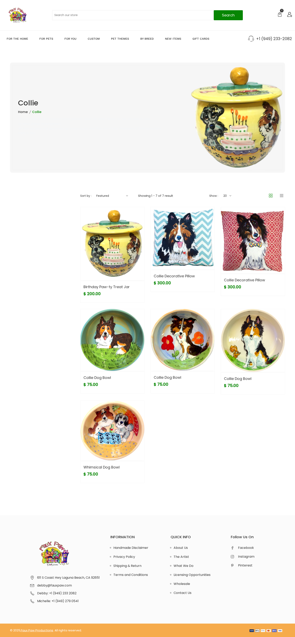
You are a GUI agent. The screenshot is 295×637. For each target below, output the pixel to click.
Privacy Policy (124, 556)
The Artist (181, 556)
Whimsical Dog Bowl (101, 467)
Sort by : (86, 196)
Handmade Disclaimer (130, 547)
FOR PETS (46, 38)
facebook (246, 547)
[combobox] (147, 15)
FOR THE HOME (17, 38)
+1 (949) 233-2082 (274, 38)
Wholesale (182, 583)
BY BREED (147, 38)
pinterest (245, 565)
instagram (246, 556)
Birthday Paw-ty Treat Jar (106, 286)
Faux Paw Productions (37, 630)
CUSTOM (94, 38)
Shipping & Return (127, 565)
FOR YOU (70, 38)
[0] (279, 15)
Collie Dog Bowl (97, 377)
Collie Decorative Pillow (174, 276)
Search (228, 15)
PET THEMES (120, 38)
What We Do (183, 565)
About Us (181, 547)
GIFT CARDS (200, 38)
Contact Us (182, 593)
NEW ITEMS (173, 38)
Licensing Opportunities (192, 574)
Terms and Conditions (130, 574)
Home (23, 112)
